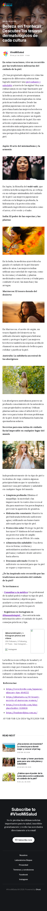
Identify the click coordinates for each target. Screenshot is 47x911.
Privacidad (23, 865)
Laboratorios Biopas (23, 860)
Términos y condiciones (23, 870)
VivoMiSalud (17, 52)
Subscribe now (25, 840)
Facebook (23, 875)
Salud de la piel (9, 21)
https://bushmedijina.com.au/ (21, 712)
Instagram (23, 879)
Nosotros (23, 855)
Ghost (38, 889)
